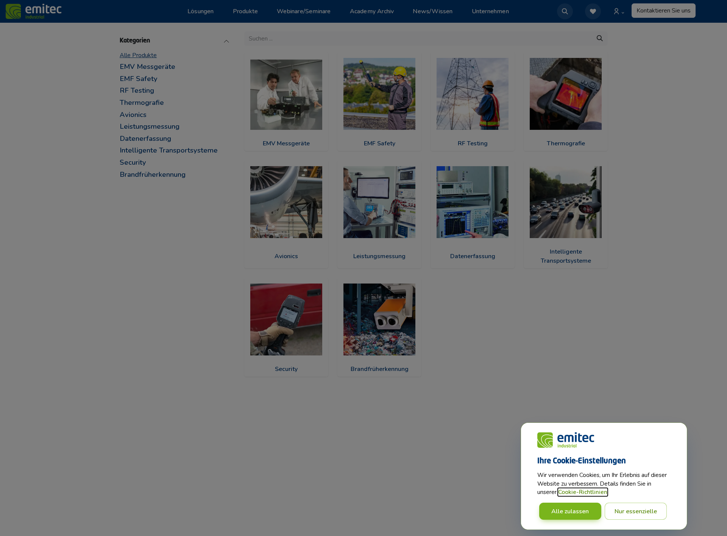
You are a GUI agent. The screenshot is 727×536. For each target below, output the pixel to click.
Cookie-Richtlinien (582, 492)
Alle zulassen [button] (570, 511)
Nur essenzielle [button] (636, 511)
